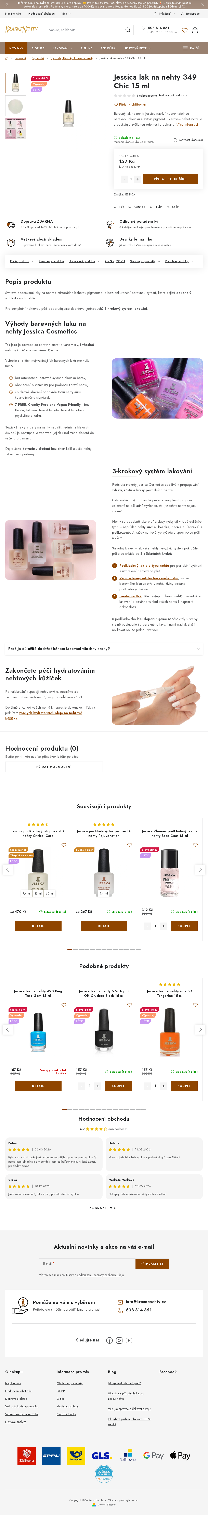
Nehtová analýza (15, 1422)
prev (8, 870)
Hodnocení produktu (82, 261)
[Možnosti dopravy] (26, 1455)
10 (126, 949)
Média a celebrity (68, 1406)
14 (143, 1109)
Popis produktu (19, 261)
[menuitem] (16, 48)
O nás (60, 1399)
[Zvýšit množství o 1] (137, 179)
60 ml (50, 893)
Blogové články (66, 1414)
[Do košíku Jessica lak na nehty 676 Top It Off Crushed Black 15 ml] (118, 1086)
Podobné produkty (177, 261)
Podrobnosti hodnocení (173, 95)
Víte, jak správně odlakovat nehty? (129, 1409)
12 (138, 949)
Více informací (187, 124)
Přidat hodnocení (54, 767)
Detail (38, 926)
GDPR (61, 1391)
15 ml (38, 893)
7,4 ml (27, 893)
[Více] (191, 48)
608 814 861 (158, 28)
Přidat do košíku (170, 179)
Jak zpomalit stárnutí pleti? (124, 1383)
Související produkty (142, 261)
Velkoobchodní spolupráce (22, 1406)
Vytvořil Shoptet (107, 1504)
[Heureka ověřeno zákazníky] (104, 1473)
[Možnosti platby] (153, 1455)
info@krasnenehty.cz (146, 1302)
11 (132, 949)
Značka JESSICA (115, 261)
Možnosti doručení (191, 140)
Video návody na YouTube (21, 1414)
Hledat (128, 30)
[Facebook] (109, 1340)
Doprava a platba (16, 1399)
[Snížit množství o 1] (124, 179)
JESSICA (130, 194)
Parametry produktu (51, 261)
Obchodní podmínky (70, 1383)
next (200, 870)
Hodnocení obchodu (41, 14)
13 (138, 1109)
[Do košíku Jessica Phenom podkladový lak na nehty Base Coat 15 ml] (184, 926)
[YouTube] (129, 1340)
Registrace (192, 14)
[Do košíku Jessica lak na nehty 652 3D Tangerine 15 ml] (184, 1086)
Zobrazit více (104, 1208)
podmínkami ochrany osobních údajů (100, 1275)
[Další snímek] (106, 113)
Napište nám (13, 14)
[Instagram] (119, 1340)
